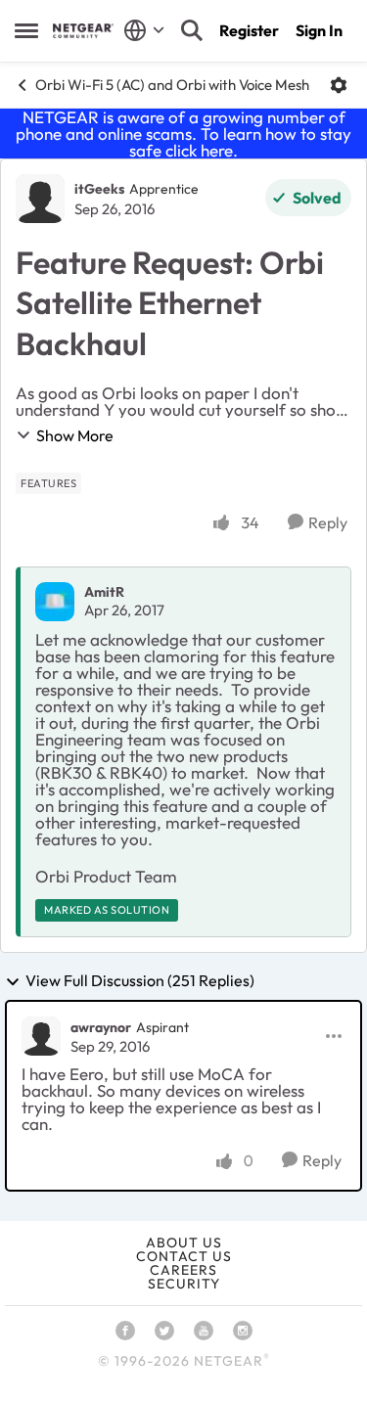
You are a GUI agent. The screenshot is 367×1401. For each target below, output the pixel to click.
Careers (183, 1270)
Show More (75, 435)
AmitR (104, 592)
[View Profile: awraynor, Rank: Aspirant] (41, 1036)
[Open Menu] (338, 85)
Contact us (184, 1256)
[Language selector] (144, 30)
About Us (184, 1242)
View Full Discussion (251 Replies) (139, 981)
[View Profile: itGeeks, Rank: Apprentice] (40, 198)
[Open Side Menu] (26, 30)
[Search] (192, 30)
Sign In (319, 30)
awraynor (100, 1027)
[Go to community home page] (83, 30)
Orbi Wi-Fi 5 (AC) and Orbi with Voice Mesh (172, 84)
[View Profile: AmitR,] (54, 601)
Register (249, 30)
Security (184, 1283)
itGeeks (99, 189)
